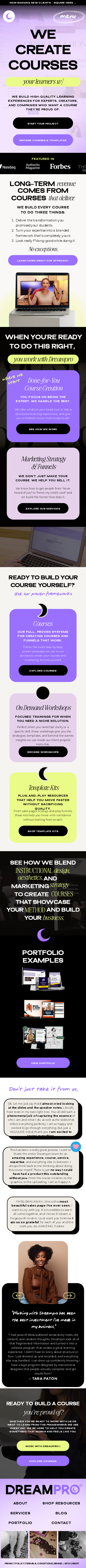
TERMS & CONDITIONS (39, 1564)
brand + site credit (66, 1564)
